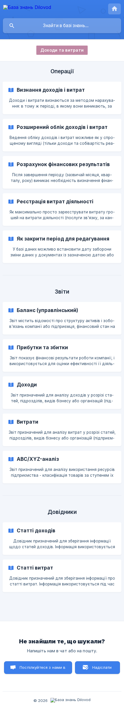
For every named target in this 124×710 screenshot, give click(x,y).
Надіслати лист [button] (102, 669)
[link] (62, 98)
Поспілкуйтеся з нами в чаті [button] (42, 669)
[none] (27, 8)
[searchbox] (62, 25)
